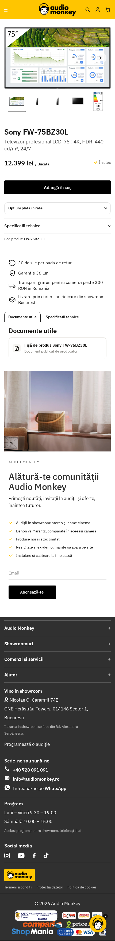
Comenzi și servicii (24, 659)
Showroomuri (18, 644)
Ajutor (10, 675)
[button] (100, 58)
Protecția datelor (49, 887)
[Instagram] (7, 855)
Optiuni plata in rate (25, 208)
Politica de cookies (82, 887)
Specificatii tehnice (62, 316)
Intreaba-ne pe (39, 788)
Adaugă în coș (57, 187)
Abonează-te (32, 592)
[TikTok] (46, 855)
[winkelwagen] (108, 10)
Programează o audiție (27, 744)
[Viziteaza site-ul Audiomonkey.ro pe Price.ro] (80, 924)
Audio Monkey (19, 628)
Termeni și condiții (18, 887)
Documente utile (22, 316)
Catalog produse (7, 9)
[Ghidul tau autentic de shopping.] (42, 924)
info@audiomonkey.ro (36, 779)
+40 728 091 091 (30, 770)
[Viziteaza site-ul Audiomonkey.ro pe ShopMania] (32, 932)
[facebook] (34, 855)
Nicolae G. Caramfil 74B (34, 700)
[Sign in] (98, 10)
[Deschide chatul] (97, 923)
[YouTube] (21, 855)
